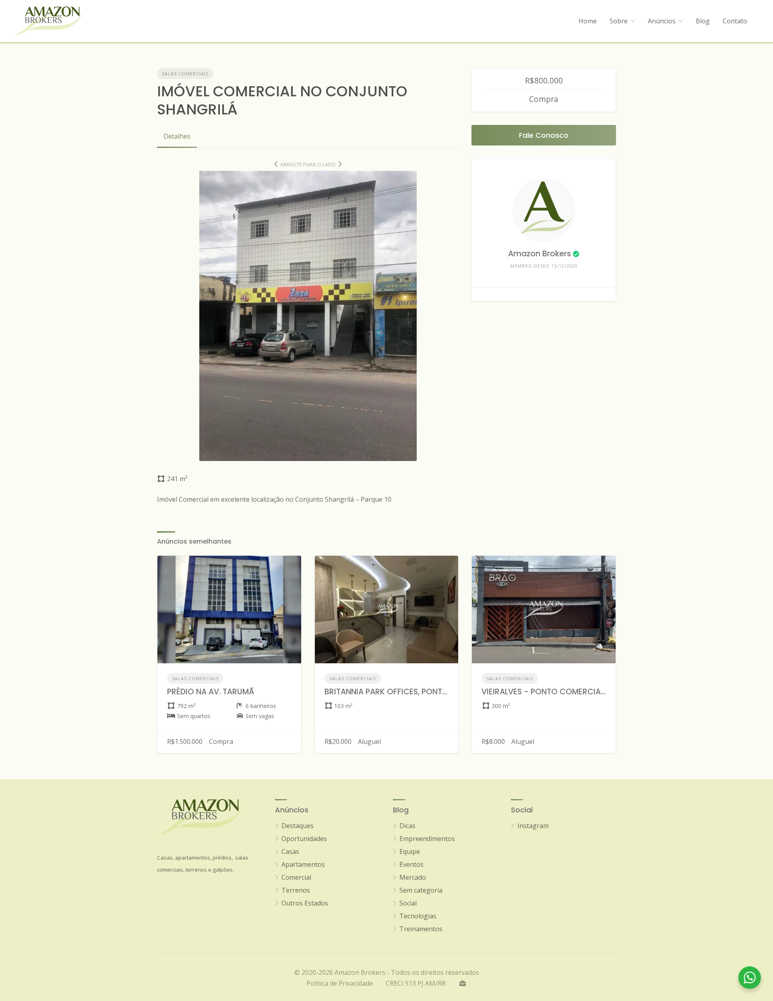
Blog (703, 21)
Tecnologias (417, 916)
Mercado (412, 877)
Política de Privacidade (339, 983)
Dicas (407, 825)
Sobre (619, 21)
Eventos (411, 864)
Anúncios (662, 21)
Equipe (409, 851)
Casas (290, 851)
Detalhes (176, 136)
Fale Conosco (543, 135)
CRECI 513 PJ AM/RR (416, 983)
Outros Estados (304, 903)
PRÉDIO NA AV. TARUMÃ (210, 691)
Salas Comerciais (185, 74)
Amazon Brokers (539, 253)
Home (588, 21)
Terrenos (295, 890)
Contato (735, 21)
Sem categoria (420, 890)
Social (408, 903)
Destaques (297, 825)
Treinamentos (420, 928)
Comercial (296, 877)
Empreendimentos (427, 838)
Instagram (533, 825)
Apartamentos (303, 864)
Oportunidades (304, 838)
